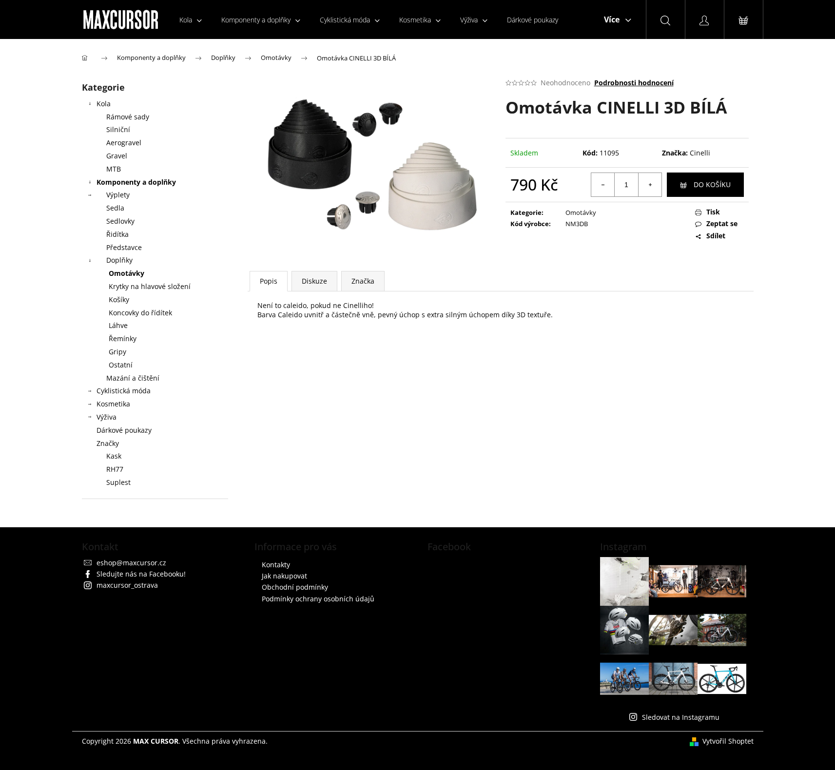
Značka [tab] (362, 281)
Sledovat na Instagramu (680, 717)
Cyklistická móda (124, 390)
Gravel (116, 155)
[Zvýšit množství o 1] (649, 184)
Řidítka (117, 234)
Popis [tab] (268, 281)
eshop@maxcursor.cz (131, 562)
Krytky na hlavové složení (150, 286)
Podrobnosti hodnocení (634, 82)
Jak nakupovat (284, 575)
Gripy (117, 351)
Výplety (118, 194)
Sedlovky (120, 221)
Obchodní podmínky (295, 587)
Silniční (118, 129)
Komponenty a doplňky (136, 182)
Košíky (119, 299)
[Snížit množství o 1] (603, 184)
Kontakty (276, 564)
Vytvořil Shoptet (728, 741)
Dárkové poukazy (124, 430)
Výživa (107, 417)
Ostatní (121, 364)
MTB (113, 168)
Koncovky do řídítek (140, 312)
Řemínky (122, 338)
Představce (124, 247)
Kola (104, 103)
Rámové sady (127, 116)
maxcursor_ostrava (127, 585)
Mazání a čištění (132, 378)
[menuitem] (191, 19)
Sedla (115, 207)
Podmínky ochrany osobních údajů (318, 598)
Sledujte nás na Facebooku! (141, 573)
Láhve (118, 325)
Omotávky (126, 273)
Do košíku (712, 184)
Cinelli (700, 152)
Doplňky (119, 260)
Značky (108, 443)
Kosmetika (113, 403)
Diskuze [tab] (314, 281)
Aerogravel (123, 142)
